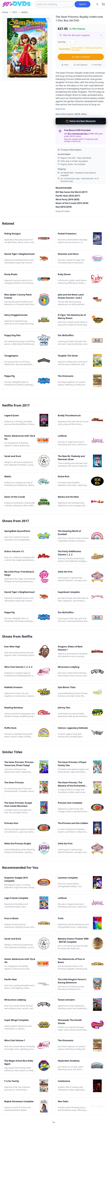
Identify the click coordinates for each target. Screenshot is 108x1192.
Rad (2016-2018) (64, 206)
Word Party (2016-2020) (67, 199)
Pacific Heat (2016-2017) (68, 195)
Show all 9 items (63, 211)
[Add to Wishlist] (48, 19)
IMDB (77, 114)
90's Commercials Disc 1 (78, 133)
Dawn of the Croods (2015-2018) (72, 203)
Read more (60, 109)
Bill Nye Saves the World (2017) (71, 192)
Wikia (84, 114)
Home (5, 12)
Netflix (24, 12)
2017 (14, 12)
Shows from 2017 (15, 521)
